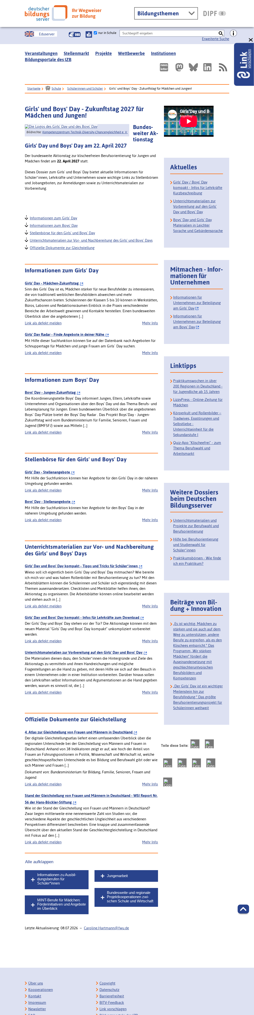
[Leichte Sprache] (89, 34)
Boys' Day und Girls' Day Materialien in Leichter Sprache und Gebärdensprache (198, 225)
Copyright (107, 983)
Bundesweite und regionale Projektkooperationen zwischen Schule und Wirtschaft (130, 896)
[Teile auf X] (167, 762)
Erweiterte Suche (215, 39)
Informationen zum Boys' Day (53, 225)
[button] (243, 909)
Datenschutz (109, 990)
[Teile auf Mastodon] (194, 743)
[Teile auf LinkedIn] (196, 762)
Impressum (37, 1002)
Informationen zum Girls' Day (53, 217)
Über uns (35, 983)
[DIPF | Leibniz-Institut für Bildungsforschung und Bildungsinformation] (214, 13)
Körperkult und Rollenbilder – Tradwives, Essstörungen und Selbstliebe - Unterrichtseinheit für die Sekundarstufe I (197, 424)
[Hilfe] (233, 33)
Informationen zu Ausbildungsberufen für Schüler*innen (56, 879)
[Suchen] (221, 33)
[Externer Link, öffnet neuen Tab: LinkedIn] (207, 67)
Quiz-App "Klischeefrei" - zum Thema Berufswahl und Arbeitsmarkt (197, 448)
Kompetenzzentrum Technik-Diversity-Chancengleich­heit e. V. (85, 132)
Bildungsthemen (158, 13)
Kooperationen (40, 990)
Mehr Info (150, 323)
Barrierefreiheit (111, 996)
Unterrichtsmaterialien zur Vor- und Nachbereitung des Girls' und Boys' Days (91, 239)
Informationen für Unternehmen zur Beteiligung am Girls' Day (197, 302)
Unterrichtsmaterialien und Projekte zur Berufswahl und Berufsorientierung (196, 525)
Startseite (33, 88)
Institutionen (163, 53)
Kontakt (34, 996)
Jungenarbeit (117, 876)
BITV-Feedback (111, 1002)
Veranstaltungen (41, 53)
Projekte (103, 53)
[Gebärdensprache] (75, 34)
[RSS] (222, 67)
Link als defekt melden (43, 323)
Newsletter (37, 1009)
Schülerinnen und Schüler (85, 88)
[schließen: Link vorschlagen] (251, 40)
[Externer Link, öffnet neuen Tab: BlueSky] (193, 67)
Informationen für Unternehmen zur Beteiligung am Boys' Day (197, 321)
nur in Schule (107, 33)
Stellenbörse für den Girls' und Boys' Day (62, 232)
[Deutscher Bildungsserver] (63, 13)
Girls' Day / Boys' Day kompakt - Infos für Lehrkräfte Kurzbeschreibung (197, 187)
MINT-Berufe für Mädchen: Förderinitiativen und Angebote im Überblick (61, 904)
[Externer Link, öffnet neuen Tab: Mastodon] (179, 67)
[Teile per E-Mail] (210, 762)
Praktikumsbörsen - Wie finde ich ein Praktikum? (197, 561)
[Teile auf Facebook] (209, 743)
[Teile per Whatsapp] (182, 762)
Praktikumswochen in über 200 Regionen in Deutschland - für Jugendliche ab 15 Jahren (197, 386)
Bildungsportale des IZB (48, 59)
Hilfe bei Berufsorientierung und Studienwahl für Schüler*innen (195, 544)
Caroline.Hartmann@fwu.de (106, 928)
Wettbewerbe (131, 53)
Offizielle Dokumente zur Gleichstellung (62, 247)
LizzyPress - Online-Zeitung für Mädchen (197, 402)
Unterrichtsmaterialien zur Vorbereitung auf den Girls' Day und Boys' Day (195, 206)
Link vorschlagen (113, 1009)
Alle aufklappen (39, 861)
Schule (56, 88)
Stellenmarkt (76, 53)
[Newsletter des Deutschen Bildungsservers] (164, 67)
